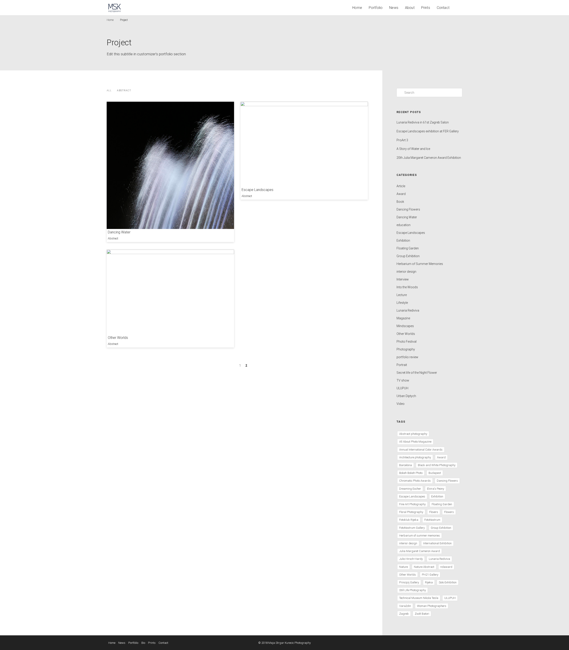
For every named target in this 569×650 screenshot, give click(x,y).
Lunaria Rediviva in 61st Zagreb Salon (423, 122)
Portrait (402, 365)
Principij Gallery (409, 582)
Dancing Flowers (408, 209)
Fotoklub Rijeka (408, 519)
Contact (443, 8)
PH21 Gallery (430, 574)
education (404, 225)
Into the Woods (407, 287)
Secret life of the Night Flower (417, 372)
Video (401, 404)
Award (401, 194)
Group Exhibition (408, 256)
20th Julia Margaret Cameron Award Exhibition (429, 157)
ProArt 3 (402, 140)
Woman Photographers (431, 606)
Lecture (402, 295)
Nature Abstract (424, 567)
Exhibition (403, 240)
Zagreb (404, 613)
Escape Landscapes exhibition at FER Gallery (428, 131)
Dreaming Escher (410, 488)
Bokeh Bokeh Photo (411, 473)
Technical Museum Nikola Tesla (418, 598)
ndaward (446, 567)
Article (401, 186)
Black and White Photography (436, 465)
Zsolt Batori (422, 613)
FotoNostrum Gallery (412, 527)
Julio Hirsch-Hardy (411, 559)
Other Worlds (118, 338)
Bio (143, 642)
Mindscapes (405, 326)
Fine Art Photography (412, 504)
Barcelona (405, 465)
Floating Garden (408, 248)
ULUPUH (402, 388)
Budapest (435, 473)
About (410, 8)
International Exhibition (437, 543)
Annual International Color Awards (421, 449)
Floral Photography (411, 512)
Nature (403, 567)
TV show (403, 380)
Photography (406, 349)
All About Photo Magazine (415, 441)
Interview (403, 279)
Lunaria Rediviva (408, 310)
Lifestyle (402, 302)
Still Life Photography (412, 590)
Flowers (449, 512)
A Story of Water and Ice (413, 149)
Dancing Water (119, 232)
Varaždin (405, 606)
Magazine (403, 318)
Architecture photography (415, 457)
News (393, 8)
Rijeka (429, 582)
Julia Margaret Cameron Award (419, 551)
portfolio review (407, 357)
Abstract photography (413, 433)
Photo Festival (407, 341)
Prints (425, 8)
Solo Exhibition (448, 582)
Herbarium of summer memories (419, 535)
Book (400, 201)
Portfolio (376, 8)
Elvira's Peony (435, 488)
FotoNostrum (432, 519)
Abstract (124, 90)
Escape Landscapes (257, 190)
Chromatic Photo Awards (415, 480)
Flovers (433, 512)
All (109, 90)
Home (357, 8)
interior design (406, 271)
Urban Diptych (406, 396)
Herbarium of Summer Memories (420, 264)
